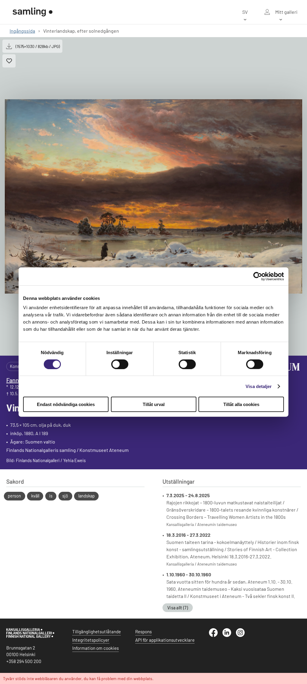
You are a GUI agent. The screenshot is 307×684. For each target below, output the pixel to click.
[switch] (119, 364)
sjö (65, 495)
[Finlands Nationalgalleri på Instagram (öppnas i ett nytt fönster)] (242, 635)
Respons (143, 631)
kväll (35, 495)
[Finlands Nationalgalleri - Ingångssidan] (33, 12)
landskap (86, 495)
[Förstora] (153, 196)
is (50, 495)
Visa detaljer (259, 386)
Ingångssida (22, 31)
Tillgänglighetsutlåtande (96, 631)
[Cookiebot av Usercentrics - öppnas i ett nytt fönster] (257, 276)
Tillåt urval (154, 404)
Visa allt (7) (177, 607)
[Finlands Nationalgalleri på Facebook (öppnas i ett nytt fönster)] (215, 635)
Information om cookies (95, 648)
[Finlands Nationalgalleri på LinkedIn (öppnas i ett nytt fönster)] (229, 635)
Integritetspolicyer (90, 640)
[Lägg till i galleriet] (9, 60)
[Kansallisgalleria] (30, 636)
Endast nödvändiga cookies (66, 404)
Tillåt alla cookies (241, 404)
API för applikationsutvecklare (165, 640)
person (14, 495)
